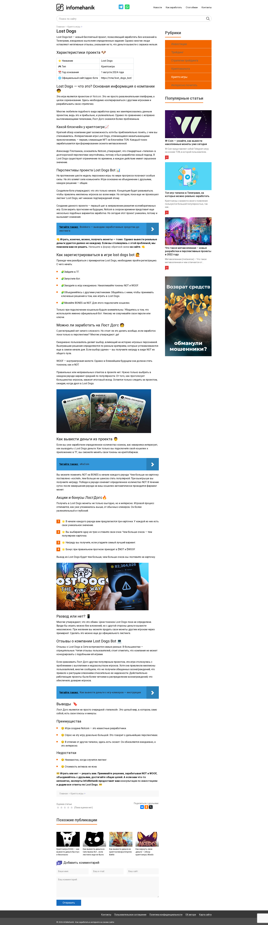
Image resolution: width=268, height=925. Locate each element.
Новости (157, 7)
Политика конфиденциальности (166, 914)
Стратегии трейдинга (184, 60)
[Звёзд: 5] (71, 807)
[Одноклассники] (146, 807)
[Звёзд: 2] (61, 807)
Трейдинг (177, 52)
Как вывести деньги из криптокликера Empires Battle (120, 852)
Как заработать (174, 7)
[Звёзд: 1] (58, 807)
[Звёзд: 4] (68, 807)
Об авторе (190, 914)
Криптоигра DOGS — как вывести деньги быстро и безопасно (67, 852)
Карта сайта (205, 914)
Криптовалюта (180, 68)
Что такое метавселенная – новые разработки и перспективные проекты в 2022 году (188, 251)
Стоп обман (192, 7)
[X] (151, 807)
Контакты (207, 7)
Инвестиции (179, 44)
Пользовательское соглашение (130, 914)
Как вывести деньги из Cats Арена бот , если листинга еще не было (94, 852)
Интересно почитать (184, 85)
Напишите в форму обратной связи (109, 246)
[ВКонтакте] (142, 807)
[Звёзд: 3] (64, 807)
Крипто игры (179, 77)
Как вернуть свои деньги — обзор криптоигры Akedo (145, 852)
